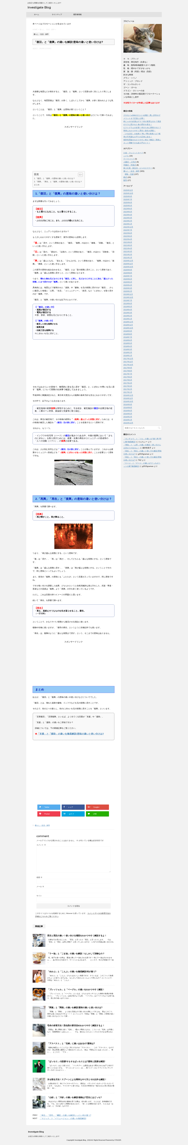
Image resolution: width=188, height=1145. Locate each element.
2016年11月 (128, 398)
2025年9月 (127, 196)
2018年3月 (127, 349)
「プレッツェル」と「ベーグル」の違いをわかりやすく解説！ (76, 989)
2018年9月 (127, 331)
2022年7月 (127, 230)
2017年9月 (127, 368)
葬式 (125, 177)
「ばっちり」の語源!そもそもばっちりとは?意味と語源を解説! (76, 1061)
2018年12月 (128, 322)
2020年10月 (128, 267)
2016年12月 (128, 395)
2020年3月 (127, 288)
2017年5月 (127, 380)
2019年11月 (128, 294)
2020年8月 (127, 273)
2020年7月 (127, 276)
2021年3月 (127, 251)
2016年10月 (128, 401)
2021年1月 (127, 258)
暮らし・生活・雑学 (42, 825)
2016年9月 (127, 404)
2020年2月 (127, 291)
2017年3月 (127, 386)
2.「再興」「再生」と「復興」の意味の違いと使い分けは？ (58, 182)
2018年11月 (128, 325)
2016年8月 (127, 408)
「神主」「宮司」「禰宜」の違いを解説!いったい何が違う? (65, 1115)
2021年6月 (127, 242)
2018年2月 (127, 352)
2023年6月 (127, 209)
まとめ (36, 185)
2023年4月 (127, 215)
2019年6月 (127, 303)
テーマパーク (128, 159)
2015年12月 (128, 423)
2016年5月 (127, 414)
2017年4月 (127, 383)
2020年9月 (127, 270)
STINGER (117, 1140)
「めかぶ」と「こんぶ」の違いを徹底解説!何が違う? (71, 971)
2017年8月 (127, 371)
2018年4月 (127, 346)
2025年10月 (128, 193)
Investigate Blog (39, 7)
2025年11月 (128, 190)
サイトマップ (57, 14)
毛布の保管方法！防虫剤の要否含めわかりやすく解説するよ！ (76, 1025)
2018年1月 (127, 356)
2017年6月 (127, 377)
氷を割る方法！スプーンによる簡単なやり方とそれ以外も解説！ (77, 1079)
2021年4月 (127, 248)
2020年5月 (127, 282)
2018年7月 (127, 337)
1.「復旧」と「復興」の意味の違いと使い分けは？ (54, 178)
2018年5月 (127, 343)
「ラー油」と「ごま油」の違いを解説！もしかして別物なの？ (76, 953)
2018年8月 (127, 334)
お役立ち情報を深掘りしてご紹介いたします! (43, 1136)
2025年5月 (127, 206)
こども (126, 156)
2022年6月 (127, 233)
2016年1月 (127, 420)
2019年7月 (127, 300)
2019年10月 (128, 297)
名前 (39, 877)
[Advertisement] (73, 69)
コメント (41, 845)
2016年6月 (127, 411)
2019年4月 (127, 310)
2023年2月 (127, 221)
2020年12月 (128, 261)
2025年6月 (127, 202)
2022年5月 (127, 236)
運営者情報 (77, 14)
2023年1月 (127, 224)
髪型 (125, 180)
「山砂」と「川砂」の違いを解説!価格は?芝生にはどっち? (74, 1097)
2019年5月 (127, 307)
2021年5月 (127, 245)
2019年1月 (127, 319)
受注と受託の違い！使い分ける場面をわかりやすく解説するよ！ (77, 935)
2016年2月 (127, 417)
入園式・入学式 (129, 162)
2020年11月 (128, 264)
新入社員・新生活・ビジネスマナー (137, 168)
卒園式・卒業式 (129, 165)
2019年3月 (127, 313)
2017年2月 (127, 389)
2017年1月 (127, 392)
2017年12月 (128, 359)
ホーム (36, 14)
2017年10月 (128, 365)
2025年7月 (127, 199)
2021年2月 (127, 255)
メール (40, 886)
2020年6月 (127, 279)
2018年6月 (127, 340)
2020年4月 (127, 285)
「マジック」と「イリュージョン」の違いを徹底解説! (63, 1118)
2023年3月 (127, 218)
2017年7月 (127, 374)
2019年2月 (127, 316)
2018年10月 (128, 328)
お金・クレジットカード (133, 153)
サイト (39, 896)
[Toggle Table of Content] (79, 175)
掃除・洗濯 (129, 174)
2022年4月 (127, 239)
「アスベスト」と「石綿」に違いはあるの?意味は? (71, 1043)
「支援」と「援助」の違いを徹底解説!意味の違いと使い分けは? (70, 733)
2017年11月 (128, 362)
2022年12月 (128, 227)
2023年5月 (127, 212)
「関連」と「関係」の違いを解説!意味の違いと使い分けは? (74, 1007)
